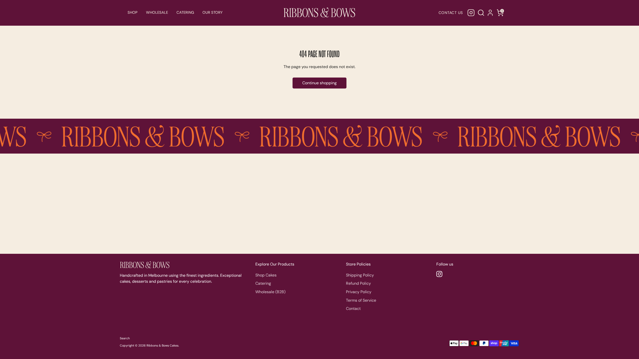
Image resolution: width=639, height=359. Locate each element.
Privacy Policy (358, 291)
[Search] (480, 13)
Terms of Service (361, 300)
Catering (185, 12)
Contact (353, 308)
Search (125, 338)
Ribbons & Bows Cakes (162, 346)
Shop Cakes (266, 275)
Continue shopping (319, 83)
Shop (133, 12)
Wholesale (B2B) (270, 291)
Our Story (212, 12)
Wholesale (157, 12)
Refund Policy (358, 283)
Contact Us (451, 12)
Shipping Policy (360, 275)
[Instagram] (471, 13)
